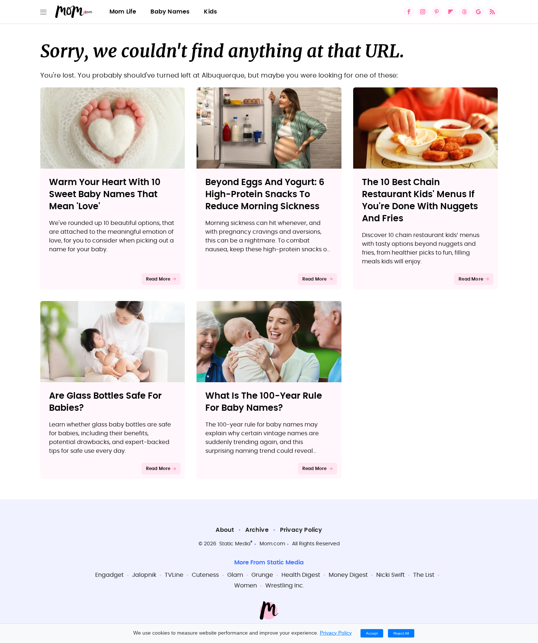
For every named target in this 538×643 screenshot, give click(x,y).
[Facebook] (408, 11)
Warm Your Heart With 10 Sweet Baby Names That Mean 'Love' (105, 194)
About (225, 530)
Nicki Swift (390, 575)
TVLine (174, 575)
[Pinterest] (436, 11)
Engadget (109, 575)
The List (423, 575)
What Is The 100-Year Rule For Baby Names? (263, 402)
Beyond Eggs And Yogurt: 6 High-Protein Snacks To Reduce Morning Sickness (264, 194)
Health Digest (300, 575)
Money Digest (348, 575)
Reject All (401, 633)
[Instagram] (422, 11)
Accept (372, 633)
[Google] (478, 11)
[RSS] (492, 11)
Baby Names (170, 12)
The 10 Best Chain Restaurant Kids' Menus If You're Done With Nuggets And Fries (420, 200)
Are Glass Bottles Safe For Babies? (105, 402)
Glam (235, 575)
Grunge (262, 575)
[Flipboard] (450, 11)
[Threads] (464, 11)
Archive (256, 530)
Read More (158, 279)
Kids (210, 12)
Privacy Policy (301, 530)
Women (245, 586)
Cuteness (205, 575)
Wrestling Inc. (284, 586)
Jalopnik (144, 575)
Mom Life (123, 12)
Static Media (234, 543)
